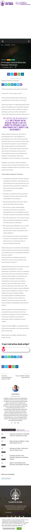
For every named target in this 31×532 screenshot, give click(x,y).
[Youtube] (23, 516)
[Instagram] (15, 423)
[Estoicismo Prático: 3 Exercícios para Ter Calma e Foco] (5, 450)
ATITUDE (13, 45)
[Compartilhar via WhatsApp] (9, 84)
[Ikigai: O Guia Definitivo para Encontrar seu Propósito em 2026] (5, 464)
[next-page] (5, 470)
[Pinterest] (15, 74)
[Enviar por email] (15, 84)
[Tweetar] (6, 84)
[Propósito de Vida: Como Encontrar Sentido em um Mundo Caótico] (5, 457)
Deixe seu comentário (6, 478)
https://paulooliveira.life (15, 396)
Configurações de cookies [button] (9, 528)
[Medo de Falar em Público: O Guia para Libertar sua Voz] (5, 443)
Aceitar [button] (19, 528)
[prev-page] (2, 470)
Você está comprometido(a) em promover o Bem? (7, 377)
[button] (2, 41)
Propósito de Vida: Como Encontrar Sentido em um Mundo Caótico (19, 457)
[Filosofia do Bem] (15, 3)
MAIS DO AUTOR (21, 430)
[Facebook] (8, 74)
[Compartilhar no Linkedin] (12, 84)
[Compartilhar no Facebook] (3, 84)
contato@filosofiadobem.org (19, 512)
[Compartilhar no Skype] (18, 84)
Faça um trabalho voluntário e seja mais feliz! (22, 376)
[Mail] (18, 423)
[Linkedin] (22, 74)
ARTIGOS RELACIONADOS (8, 430)
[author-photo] (15, 392)
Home (2, 45)
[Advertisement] (15, 23)
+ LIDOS (13, 59)
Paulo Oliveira (6, 67)
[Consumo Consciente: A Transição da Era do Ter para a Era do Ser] (5, 435)
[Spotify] (19, 516)
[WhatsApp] (18, 74)
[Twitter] (12, 74)
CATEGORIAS (7, 45)
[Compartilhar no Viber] (21, 84)
